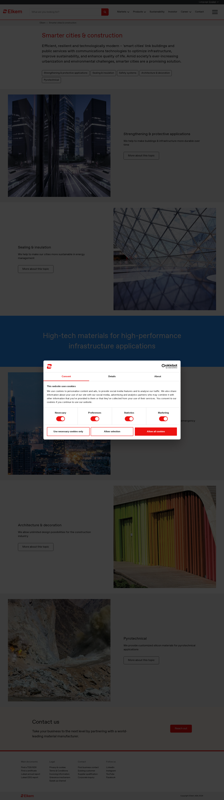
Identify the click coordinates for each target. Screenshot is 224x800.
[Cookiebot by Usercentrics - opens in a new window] (164, 366)
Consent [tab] (66, 376)
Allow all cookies (156, 431)
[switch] (95, 418)
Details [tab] (112, 376)
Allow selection (112, 431)
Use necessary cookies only (68, 431)
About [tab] (157, 376)
